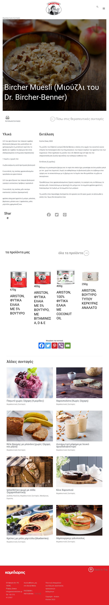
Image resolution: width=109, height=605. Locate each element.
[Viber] (61, 346)
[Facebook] (42, 346)
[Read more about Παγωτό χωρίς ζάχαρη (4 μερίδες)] (30, 383)
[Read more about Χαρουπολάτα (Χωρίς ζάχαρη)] (79, 383)
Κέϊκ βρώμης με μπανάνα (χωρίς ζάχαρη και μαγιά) (28, 445)
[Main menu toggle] (103, 8)
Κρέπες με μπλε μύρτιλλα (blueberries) (28, 538)
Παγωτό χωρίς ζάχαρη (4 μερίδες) (25, 400)
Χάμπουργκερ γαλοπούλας (70, 538)
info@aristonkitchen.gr (14, 592)
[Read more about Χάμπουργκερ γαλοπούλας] (79, 520)
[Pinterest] (55, 346)
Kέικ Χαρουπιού (64, 490)
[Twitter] (48, 346)
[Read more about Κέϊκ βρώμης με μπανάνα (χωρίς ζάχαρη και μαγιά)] (30, 426)
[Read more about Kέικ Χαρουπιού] (79, 472)
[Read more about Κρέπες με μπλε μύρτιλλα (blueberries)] (30, 520)
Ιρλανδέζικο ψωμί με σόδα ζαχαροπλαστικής (21, 491)
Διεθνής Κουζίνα (13, 496)
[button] (97, 7)
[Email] (68, 346)
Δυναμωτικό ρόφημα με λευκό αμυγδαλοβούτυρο (72, 445)
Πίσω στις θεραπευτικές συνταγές (80, 119)
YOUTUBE (37, 594)
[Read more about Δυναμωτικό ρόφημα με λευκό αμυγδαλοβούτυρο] (79, 426)
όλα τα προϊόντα (71, 253)
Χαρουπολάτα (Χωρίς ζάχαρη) (72, 400)
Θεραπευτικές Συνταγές (11, 18)
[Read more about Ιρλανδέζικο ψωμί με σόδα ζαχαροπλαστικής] (30, 472)
